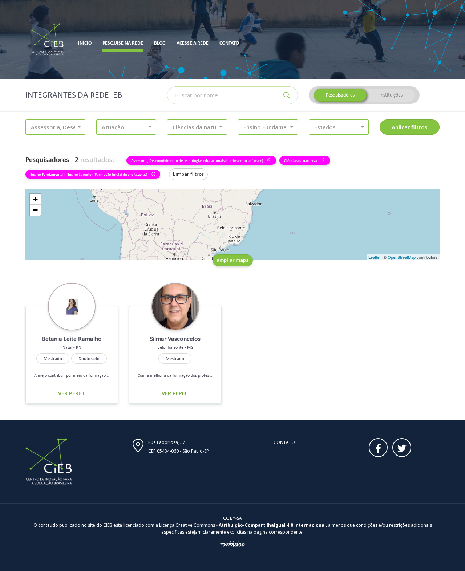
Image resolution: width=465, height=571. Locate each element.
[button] (55, 127)
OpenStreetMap (402, 257)
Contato (284, 442)
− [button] (35, 210)
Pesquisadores (340, 95)
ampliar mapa (233, 260)
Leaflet (374, 257)
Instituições (391, 95)
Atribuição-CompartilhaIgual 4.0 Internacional (272, 525)
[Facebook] (378, 447)
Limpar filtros (188, 174)
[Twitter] (401, 447)
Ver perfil (72, 393)
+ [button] (35, 199)
